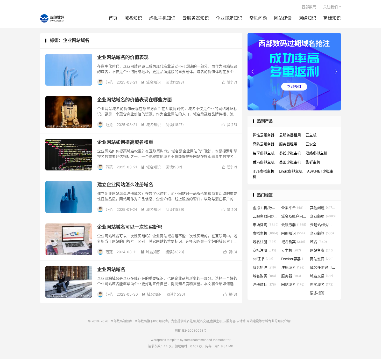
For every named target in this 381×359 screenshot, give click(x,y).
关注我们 (330, 7)
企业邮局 (323, 216)
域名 (318, 242)
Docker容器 (294, 259)
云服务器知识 (195, 18)
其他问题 (323, 207)
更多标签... (319, 293)
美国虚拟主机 (290, 162)
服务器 (291, 276)
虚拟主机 (265, 233)
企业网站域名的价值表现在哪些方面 (134, 99)
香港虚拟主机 (263, 162)
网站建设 (283, 18)
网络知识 (307, 18)
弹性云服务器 (263, 135)
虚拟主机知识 (162, 18)
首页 (113, 18)
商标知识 (332, 18)
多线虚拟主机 (290, 153)
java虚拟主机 (263, 171)
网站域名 (292, 284)
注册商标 (264, 284)
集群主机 (313, 162)
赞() (229, 82)
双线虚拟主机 (316, 153)
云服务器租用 (290, 135)
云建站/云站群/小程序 (323, 224)
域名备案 (293, 242)
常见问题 (258, 18)
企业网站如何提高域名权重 (125, 142)
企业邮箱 (322, 233)
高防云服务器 (263, 144)
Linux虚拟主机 (290, 171)
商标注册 (264, 250)
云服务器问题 (266, 216)
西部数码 (309, 7)
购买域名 (321, 284)
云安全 (311, 144)
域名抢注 (264, 267)
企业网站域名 (111, 269)
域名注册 (264, 242)
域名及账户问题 (294, 216)
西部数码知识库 (52, 18)
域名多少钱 (323, 267)
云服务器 (293, 224)
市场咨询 (265, 224)
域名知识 (133, 18)
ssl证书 (263, 259)
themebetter (221, 340)
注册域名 (292, 267)
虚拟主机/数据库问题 (266, 207)
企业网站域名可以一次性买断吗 (130, 227)
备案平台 (294, 207)
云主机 (311, 135)
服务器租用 (288, 144)
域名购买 (264, 276)
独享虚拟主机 (263, 153)
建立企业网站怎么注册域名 (125, 184)
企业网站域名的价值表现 (123, 57)
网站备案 (322, 250)
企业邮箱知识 (229, 18)
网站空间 (322, 259)
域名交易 (321, 276)
